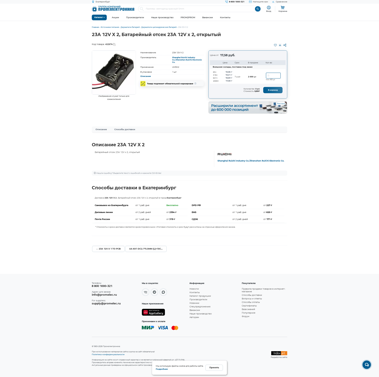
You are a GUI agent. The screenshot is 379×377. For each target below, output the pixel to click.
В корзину (273, 90)
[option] (114, 73)
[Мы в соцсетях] (145, 292)
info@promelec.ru (104, 295)
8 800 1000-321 (102, 286)
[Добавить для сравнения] (280, 45)
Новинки (194, 303)
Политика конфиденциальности (108, 354)
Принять (214, 368)
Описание (145, 76)
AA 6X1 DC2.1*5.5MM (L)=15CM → (147, 249)
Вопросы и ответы (252, 299)
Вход (268, 11)
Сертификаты (249, 306)
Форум (245, 316)
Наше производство (201, 314)
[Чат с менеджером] (367, 365)
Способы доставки (124, 130)
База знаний (248, 309)
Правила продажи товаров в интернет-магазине (263, 290)
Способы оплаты (251, 302)
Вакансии (195, 310)
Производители (198, 300)
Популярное (248, 313)
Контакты (195, 293)
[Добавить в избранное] (275, 45)
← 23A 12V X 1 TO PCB (108, 249)
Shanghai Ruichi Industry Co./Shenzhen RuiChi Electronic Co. (187, 60)
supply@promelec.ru (106, 303)
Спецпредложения (200, 307)
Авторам (194, 317)
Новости (194, 289)
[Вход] (269, 7)
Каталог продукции (200, 296)
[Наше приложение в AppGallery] (164, 312)
